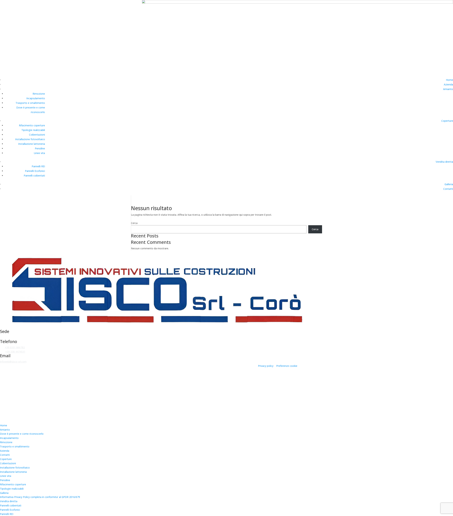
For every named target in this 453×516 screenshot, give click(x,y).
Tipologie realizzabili (33, 130)
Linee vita (39, 153)
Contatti (448, 188)
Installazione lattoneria (31, 143)
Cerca (134, 223)
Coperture (447, 120)
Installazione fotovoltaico (30, 139)
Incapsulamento (35, 98)
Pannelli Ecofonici (35, 171)
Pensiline (40, 148)
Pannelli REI (38, 166)
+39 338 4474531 (15, 351)
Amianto (448, 89)
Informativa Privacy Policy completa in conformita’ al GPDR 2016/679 (40, 497)
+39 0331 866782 (15, 347)
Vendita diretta (444, 161)
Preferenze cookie (286, 366)
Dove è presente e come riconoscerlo (22, 433)
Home (449, 80)
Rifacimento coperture (32, 125)
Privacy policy (265, 366)
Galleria (449, 184)
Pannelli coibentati (34, 175)
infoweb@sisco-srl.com (13, 361)
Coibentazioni (37, 134)
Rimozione (39, 93)
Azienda (448, 84)
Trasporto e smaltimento (30, 103)
